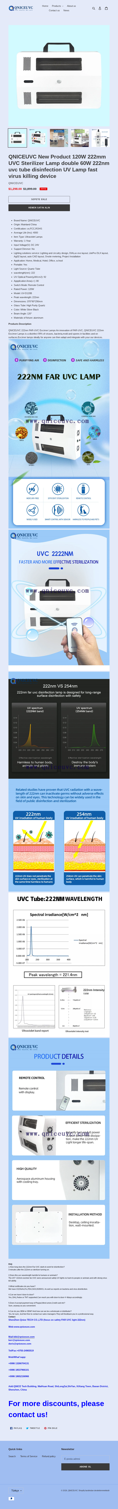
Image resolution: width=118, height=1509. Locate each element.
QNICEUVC (73, 1490)
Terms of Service (28, 1456)
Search (12, 1456)
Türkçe (15, 1490)
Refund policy (49, 1456)
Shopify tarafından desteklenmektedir (94, 1490)
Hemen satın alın (39, 208)
